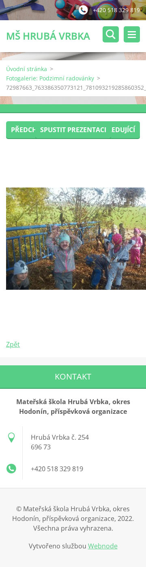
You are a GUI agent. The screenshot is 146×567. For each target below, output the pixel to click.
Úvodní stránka (26, 69)
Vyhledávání (111, 34)
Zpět (13, 344)
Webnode (103, 546)
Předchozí (29, 129)
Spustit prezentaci (73, 129)
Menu (132, 34)
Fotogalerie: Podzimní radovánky (50, 78)
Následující (114, 129)
